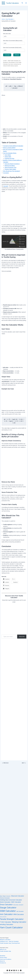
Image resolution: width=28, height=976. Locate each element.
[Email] (16, 970)
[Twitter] (11, 970)
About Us (2, 961)
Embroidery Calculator (18, 904)
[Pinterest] (14, 970)
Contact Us (3, 963)
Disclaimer (2, 955)
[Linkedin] (9, 970)
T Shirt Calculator (5, 922)
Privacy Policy (3, 957)
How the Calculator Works (9, 153)
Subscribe (22, 636)
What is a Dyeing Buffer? (9, 147)
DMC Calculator (16, 902)
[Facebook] (7, 970)
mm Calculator (6, 914)
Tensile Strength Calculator (12, 919)
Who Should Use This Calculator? (11, 171)
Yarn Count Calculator (11, 927)
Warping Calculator (19, 922)
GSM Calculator (8, 911)
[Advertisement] (14, 112)
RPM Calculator (18, 914)
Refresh (17, 54)
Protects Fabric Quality (10, 169)
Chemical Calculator (5, 898)
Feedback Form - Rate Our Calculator (9, 941)
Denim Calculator (5, 902)
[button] (22, 3)
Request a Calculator (5, 939)
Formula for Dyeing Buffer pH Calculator (13, 146)
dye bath (6, 186)
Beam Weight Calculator (5, 896)
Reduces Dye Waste (10, 165)
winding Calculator (6, 924)
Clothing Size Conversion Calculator (11, 900)
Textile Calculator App (5, 951)
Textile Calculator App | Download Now (10, 943)
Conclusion (6, 173)
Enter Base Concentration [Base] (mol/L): (13, 40)
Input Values (8, 155)
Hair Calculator (20, 911)
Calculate (7, 54)
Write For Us (3, 949)
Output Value (8, 156)
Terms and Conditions (5, 959)
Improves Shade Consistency (12, 163)
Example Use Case (9, 158)
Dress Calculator (6, 905)
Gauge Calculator (8, 907)
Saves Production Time (10, 167)
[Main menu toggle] (26, 3)
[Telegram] (20, 970)
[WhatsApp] (18, 970)
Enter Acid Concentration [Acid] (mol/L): (12, 47)
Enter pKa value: (7, 33)
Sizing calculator (3, 916)
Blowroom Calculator (17, 896)
